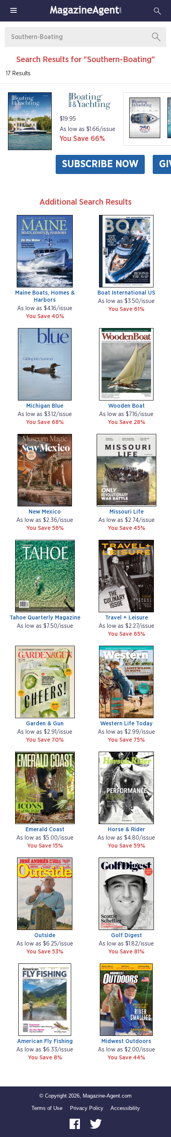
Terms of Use (46, 1108)
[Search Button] (156, 37)
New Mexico (45, 512)
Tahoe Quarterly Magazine (45, 618)
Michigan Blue (44, 406)
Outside (44, 935)
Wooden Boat (126, 406)
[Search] (157, 11)
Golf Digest (126, 935)
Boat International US (126, 293)
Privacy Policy (86, 1108)
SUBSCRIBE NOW (100, 164)
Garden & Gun (45, 724)
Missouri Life (126, 512)
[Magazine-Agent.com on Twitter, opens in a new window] (96, 1123)
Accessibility (125, 1108)
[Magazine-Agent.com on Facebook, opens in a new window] (76, 1123)
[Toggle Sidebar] (13, 11)
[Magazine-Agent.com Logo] (85, 11)
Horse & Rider (126, 829)
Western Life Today (126, 724)
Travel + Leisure (126, 618)
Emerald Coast (44, 829)
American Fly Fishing (45, 1041)
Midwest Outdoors (126, 1041)
